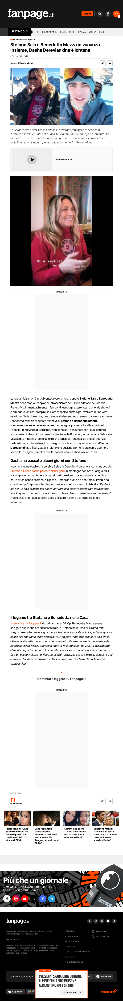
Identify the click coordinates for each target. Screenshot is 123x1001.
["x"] (33, 898)
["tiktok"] (7, 898)
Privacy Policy (72, 941)
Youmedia (69, 931)
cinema (82, 32)
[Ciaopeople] (109, 992)
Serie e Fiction (67, 32)
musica (92, 32)
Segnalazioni (71, 936)
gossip (102, 32)
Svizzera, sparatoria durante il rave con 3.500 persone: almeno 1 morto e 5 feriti (60, 981)
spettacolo (19, 31)
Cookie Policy (71, 946)
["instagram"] (16, 898)
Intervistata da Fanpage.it (26, 623)
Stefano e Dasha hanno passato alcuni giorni (37, 471)
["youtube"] (25, 898)
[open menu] (4, 32)
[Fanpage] (17, 921)
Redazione (70, 957)
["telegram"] (51, 898)
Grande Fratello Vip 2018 (24, 39)
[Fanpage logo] (27, 14)
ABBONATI (87, 14)
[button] (110, 63)
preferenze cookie (74, 962)
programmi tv (49, 32)
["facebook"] (42, 898)
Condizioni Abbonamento (77, 951)
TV (38, 32)
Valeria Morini (26, 63)
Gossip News (16, 793)
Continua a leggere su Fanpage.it (61, 679)
